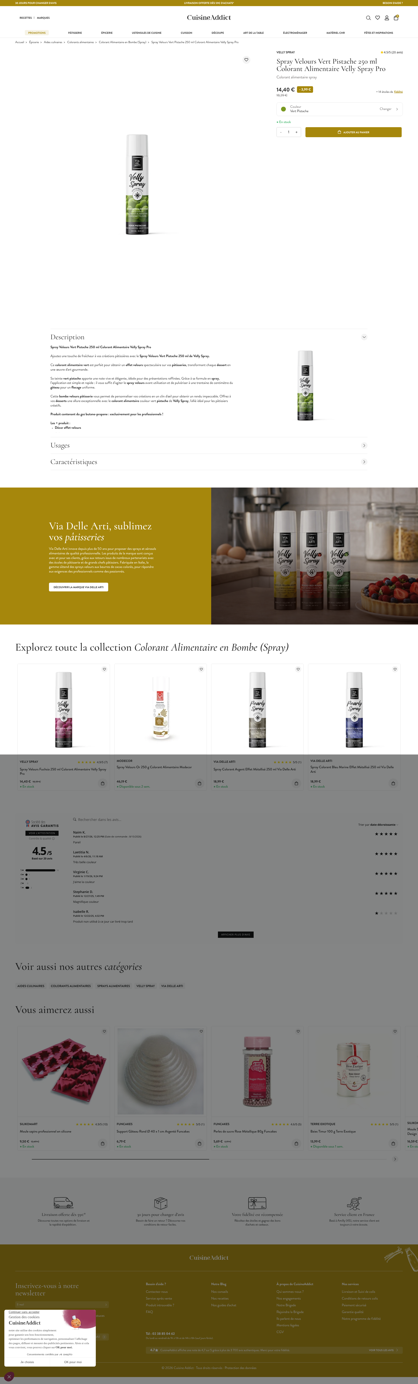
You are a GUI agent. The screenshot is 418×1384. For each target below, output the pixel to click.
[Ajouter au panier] (103, 783)
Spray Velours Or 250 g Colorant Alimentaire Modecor (154, 767)
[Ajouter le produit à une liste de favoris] (246, 60)
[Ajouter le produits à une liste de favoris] (104, 669)
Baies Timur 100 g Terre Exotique (333, 1131)
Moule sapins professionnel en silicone (45, 1131)
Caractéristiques (74, 461)
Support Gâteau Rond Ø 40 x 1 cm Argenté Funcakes (153, 1131)
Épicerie (34, 42)
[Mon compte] (386, 17)
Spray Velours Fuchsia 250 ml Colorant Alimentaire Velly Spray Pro (63, 771)
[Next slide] (395, 1159)
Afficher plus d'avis (235, 934)
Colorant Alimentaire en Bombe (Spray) (122, 42)
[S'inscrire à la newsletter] (107, 1304)
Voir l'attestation (42, 833)
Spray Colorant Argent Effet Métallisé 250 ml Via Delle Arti (255, 769)
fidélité (398, 92)
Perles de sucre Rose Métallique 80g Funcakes (245, 1131)
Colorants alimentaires (80, 42)
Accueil (19, 42)
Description (67, 336)
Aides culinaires (53, 42)
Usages (60, 445)
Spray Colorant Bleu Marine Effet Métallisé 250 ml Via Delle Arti (352, 769)
